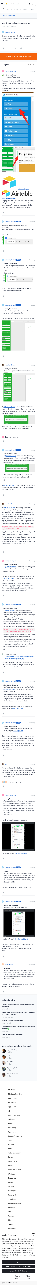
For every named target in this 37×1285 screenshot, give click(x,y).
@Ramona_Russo (9, 407)
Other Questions (9, 15)
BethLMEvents (12, 1062)
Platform (11, 1090)
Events (10, 1157)
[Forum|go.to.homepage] (12, 4)
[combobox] (18, 9)
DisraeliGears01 (12, 1074)
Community (12, 1195)
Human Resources (15, 1136)
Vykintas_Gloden (12, 1068)
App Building (12, 1107)
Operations (12, 1132)
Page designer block (9, 198)
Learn (10, 1148)
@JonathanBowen (9, 485)
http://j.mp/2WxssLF (21, 853)
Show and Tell (6, 1023)
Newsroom (12, 1228)
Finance (11, 1144)
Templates (12, 1199)
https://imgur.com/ (8, 578)
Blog (10, 1220)
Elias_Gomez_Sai (10, 71)
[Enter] (3, 9)
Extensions (12, 1102)
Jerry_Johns (9, 964)
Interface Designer (7, 1017)
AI (9, 1111)
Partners (11, 1182)
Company (11, 1207)
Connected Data (14, 1115)
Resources (12, 1178)
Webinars (11, 1174)
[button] (2, 4)
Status (10, 1224)
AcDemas (10, 1056)
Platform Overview (15, 1094)
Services (11, 1186)
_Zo (6, 764)
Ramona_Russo (10, 32)
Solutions (11, 1119)
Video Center (12, 1161)
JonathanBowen (10, 365)
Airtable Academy (14, 1153)
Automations (6, 1009)
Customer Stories (14, 1170)
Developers (12, 1191)
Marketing (12, 1128)
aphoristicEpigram (13, 1050)
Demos (10, 1165)
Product (11, 1123)
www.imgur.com (17, 708)
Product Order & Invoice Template (12, 1020)
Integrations (12, 1098)
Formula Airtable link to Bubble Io (12, 1035)
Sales (10, 1140)
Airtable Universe (14, 1203)
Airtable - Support (23, 189)
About (10, 1212)
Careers (11, 1216)
